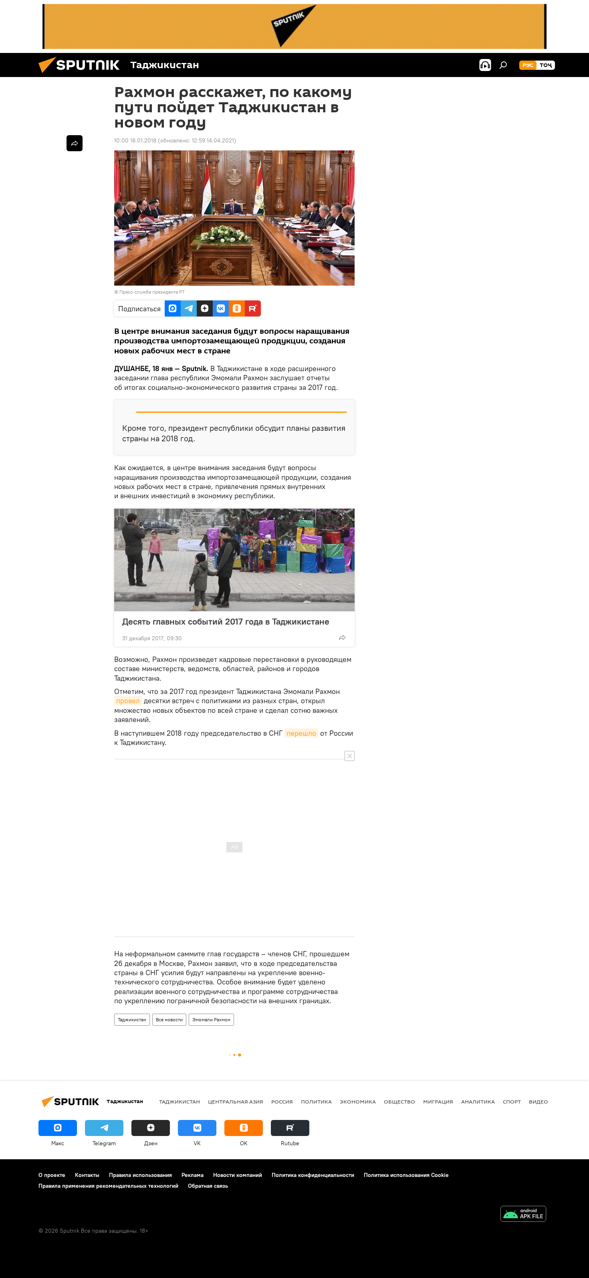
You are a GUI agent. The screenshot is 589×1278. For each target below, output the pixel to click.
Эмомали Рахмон (211, 1019)
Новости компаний (237, 1175)
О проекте (51, 1175)
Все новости (169, 1019)
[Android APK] (523, 1215)
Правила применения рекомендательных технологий (108, 1185)
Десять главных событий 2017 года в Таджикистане (225, 621)
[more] (342, 637)
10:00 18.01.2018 (135, 140)
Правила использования (140, 1175)
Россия (282, 1101)
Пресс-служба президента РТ (152, 292)
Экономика (358, 1101)
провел (128, 700)
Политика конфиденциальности (313, 1175)
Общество (399, 1101)
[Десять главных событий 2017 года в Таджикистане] (234, 560)
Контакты (87, 1175)
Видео (538, 1101)
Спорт (512, 1101)
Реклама (193, 1175)
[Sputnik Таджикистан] (82, 75)
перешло (301, 733)
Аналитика (478, 1101)
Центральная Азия (235, 1101)
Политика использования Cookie (406, 1175)
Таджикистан (132, 1019)
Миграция (438, 1101)
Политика (316, 1101)
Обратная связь (208, 1185)
